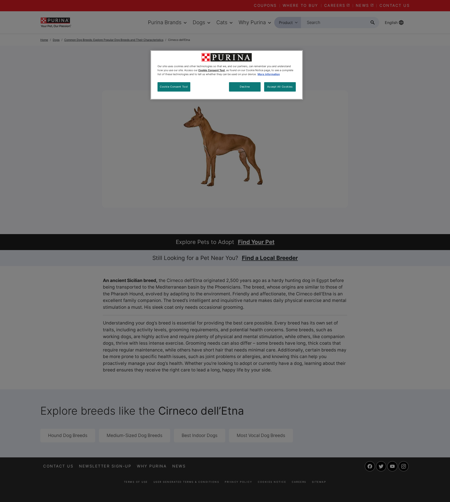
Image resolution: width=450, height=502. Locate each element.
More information (269, 74)
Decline (245, 86)
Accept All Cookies (279, 86)
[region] (226, 75)
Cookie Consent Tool (174, 86)
